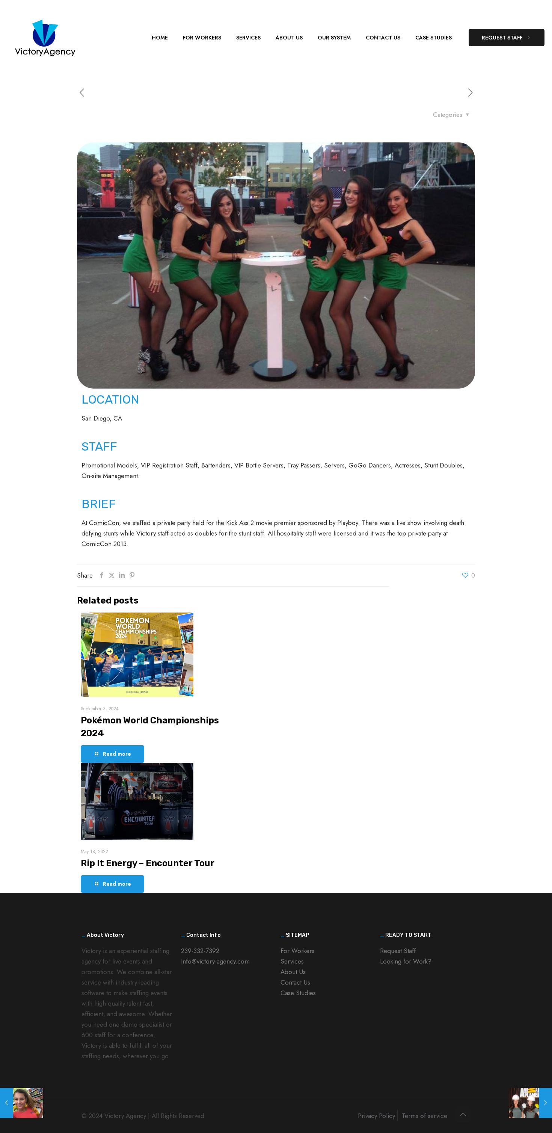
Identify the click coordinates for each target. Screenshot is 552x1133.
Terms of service (424, 1115)
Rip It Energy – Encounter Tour (147, 863)
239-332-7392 (200, 950)
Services (292, 961)
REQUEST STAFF (502, 37)
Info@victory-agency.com (215, 961)
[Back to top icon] (463, 1115)
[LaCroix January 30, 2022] (21, 1103)
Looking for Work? (405, 961)
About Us (293, 971)
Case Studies (298, 992)
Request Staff (398, 950)
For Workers (297, 950)
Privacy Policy (376, 1115)
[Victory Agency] (45, 37)
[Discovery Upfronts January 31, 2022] (530, 1103)
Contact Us (295, 982)
